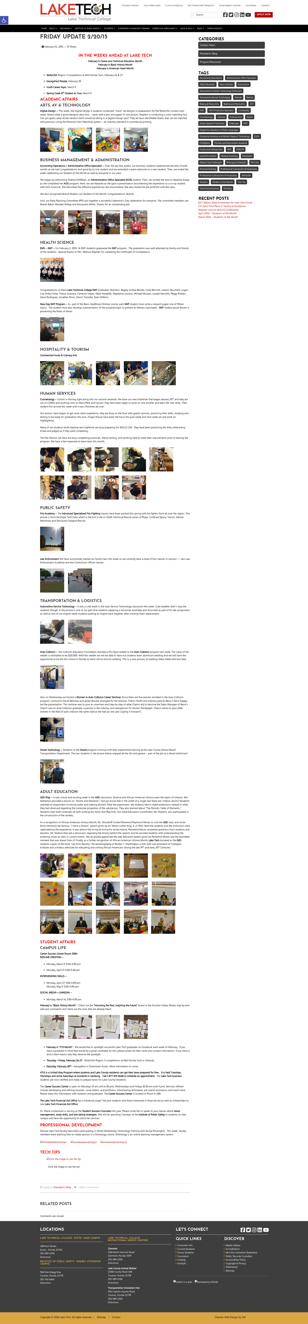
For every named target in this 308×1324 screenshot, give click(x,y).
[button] (4, 20)
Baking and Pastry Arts (234, 104)
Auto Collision (226, 84)
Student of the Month (222, 182)
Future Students (185, 1252)
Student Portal (129, 5)
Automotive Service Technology (215, 97)
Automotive (243, 84)
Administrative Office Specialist (241, 78)
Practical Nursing (208, 169)
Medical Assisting (229, 156)
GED (229, 149)
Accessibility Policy (236, 1259)
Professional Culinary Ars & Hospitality (239, 169)
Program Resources (210, 61)
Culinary (221, 117)
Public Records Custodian (239, 1256)
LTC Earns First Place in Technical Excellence (222, 206)
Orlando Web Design (226, 1317)
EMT (246, 123)
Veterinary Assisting (209, 188)
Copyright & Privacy (236, 1263)
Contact (265, 5)
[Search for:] (206, 15)
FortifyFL (181, 1263)
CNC (202, 110)
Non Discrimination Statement (241, 1252)
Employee (234, 123)
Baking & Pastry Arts (209, 104)
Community (243, 110)
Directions (45, 1257)
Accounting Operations (211, 78)
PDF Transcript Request (199, 5)
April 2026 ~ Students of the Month (217, 213)
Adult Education (207, 84)
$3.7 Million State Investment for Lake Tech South (225, 202)
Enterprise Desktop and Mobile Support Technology (225, 136)
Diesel (250, 117)
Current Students (186, 1249)
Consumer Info (185, 1245)
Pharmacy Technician (236, 162)
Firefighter (205, 143)
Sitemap (230, 1270)
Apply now (263, 14)
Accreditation (233, 1249)
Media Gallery (233, 1245)
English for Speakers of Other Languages (219, 130)
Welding (227, 188)
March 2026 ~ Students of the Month (218, 217)
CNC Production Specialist (221, 110)
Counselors (183, 1256)
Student (204, 182)
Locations (250, 5)
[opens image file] (53, 140)
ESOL (256, 136)
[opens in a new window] (225, 15)
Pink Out (255, 162)
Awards (238, 97)
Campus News (207, 45)
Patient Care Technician (211, 162)
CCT (252, 104)
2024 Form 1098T (152, 5)
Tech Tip (241, 182)
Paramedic (247, 156)
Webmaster (232, 1267)
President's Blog (62, 1187)
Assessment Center (230, 5)
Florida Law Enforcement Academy (230, 143)
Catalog (181, 1259)
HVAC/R (240, 149)
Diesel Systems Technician (212, 123)
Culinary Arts (236, 117)
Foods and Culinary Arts (211, 149)
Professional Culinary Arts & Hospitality (218, 175)
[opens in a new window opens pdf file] (64, 1159)
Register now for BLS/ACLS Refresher (218, 209)
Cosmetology (206, 117)
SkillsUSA (246, 175)
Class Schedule (174, 5)
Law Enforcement (208, 156)
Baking (250, 97)
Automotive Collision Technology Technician (221, 91)
